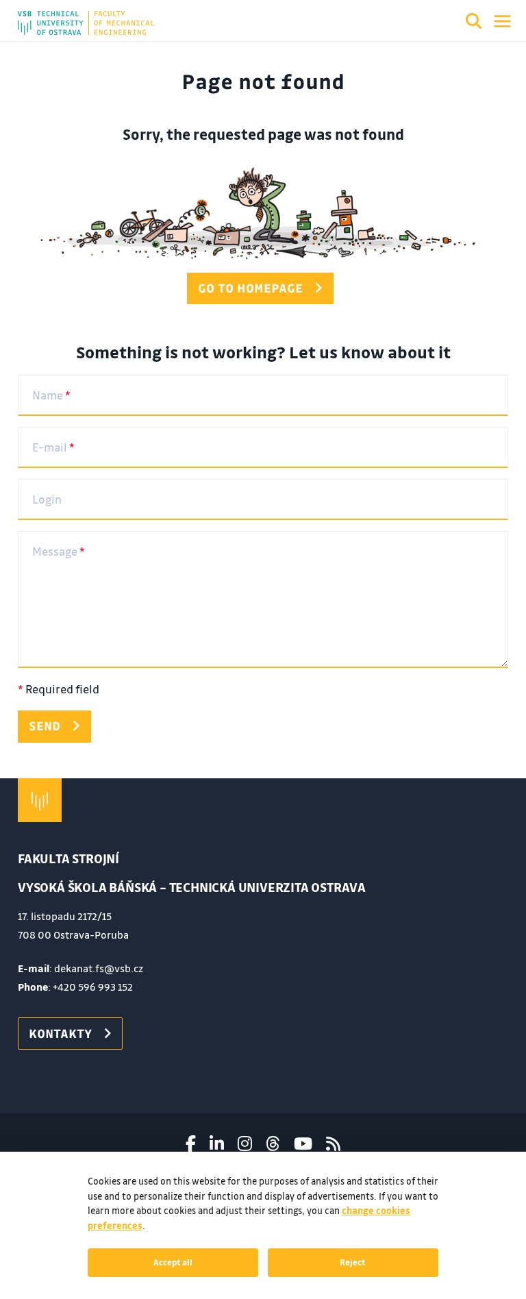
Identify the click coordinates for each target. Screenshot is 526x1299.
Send (44, 725)
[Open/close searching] (474, 23)
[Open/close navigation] (502, 21)
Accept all (172, 1262)
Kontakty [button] (60, 1033)
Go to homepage (250, 287)
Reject (353, 1262)
